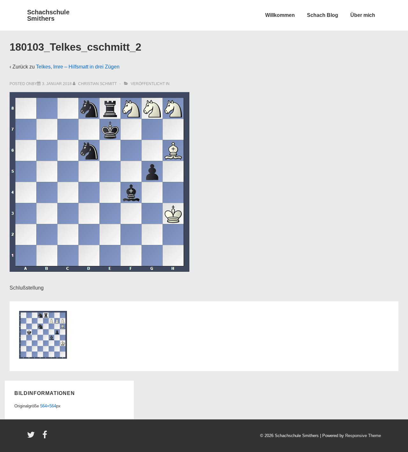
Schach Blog (322, 15)
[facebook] (45, 436)
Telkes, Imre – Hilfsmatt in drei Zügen (78, 66)
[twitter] (32, 436)
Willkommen (280, 15)
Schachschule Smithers (48, 15)
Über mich (362, 15)
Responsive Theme (363, 435)
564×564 (48, 406)
